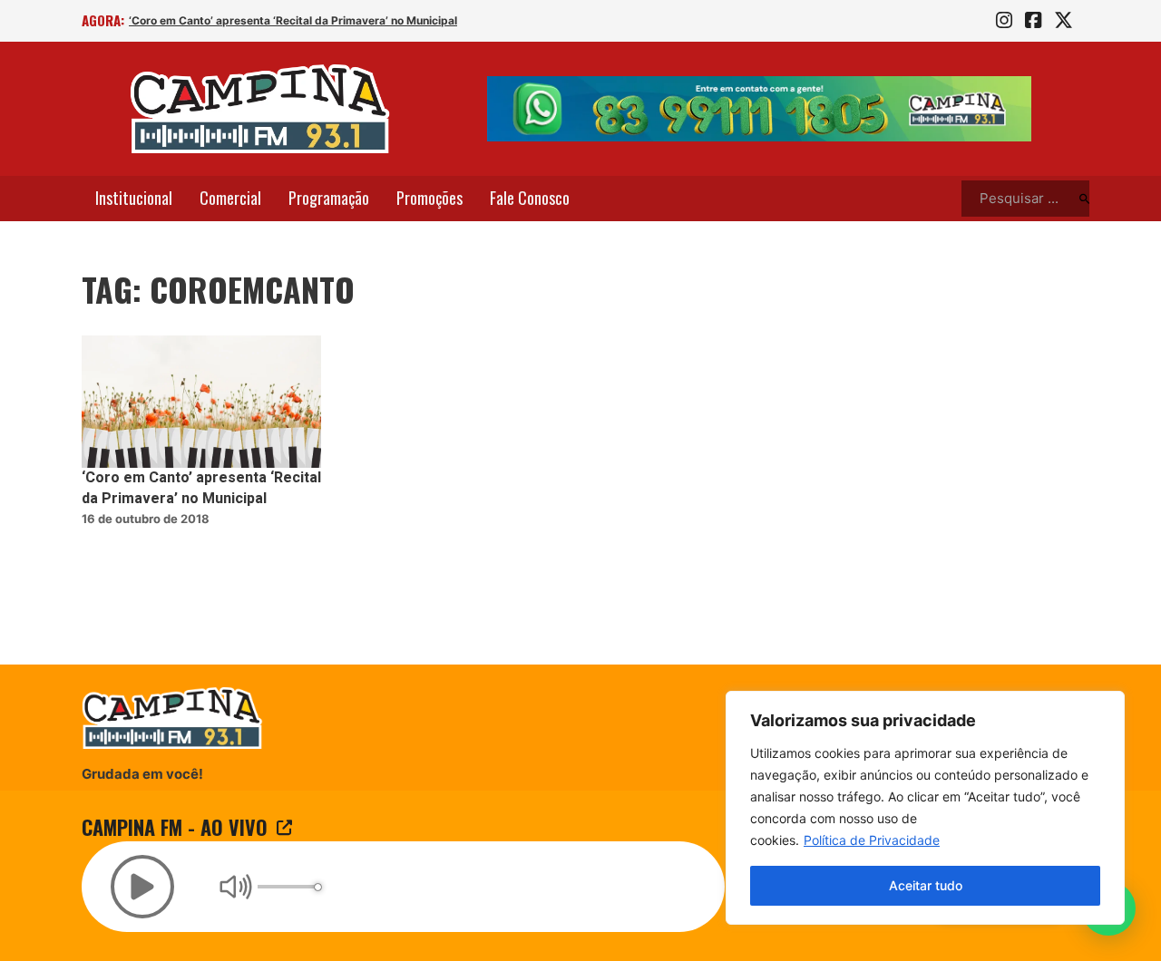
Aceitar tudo (925, 885)
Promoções (429, 197)
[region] (925, 808)
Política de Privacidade (872, 840)
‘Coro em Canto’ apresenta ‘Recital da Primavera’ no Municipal (293, 20)
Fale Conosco (530, 197)
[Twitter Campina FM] (1063, 21)
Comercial (230, 197)
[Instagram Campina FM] (1004, 21)
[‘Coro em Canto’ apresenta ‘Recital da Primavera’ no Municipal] (201, 402)
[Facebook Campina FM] (1033, 21)
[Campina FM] (260, 108)
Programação (328, 197)
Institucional (133, 197)
